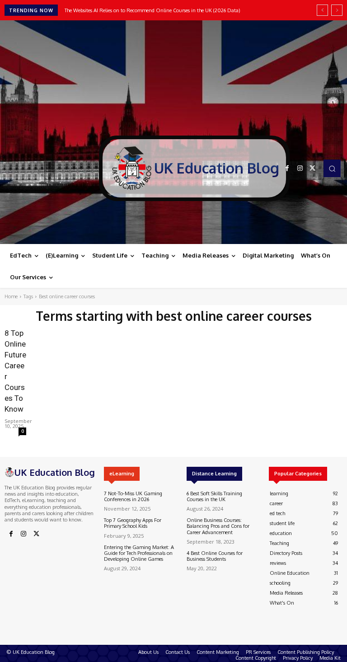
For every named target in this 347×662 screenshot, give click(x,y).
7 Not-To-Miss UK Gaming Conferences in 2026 (133, 496)
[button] (332, 168)
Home (11, 296)
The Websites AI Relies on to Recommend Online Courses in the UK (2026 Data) (152, 10)
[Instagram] (300, 168)
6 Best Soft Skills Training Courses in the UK (214, 496)
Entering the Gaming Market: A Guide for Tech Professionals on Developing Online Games (139, 553)
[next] (336, 10)
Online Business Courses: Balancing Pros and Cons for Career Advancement (218, 526)
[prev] (322, 10)
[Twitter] (312, 168)
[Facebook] (287, 168)
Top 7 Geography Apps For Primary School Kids (132, 523)
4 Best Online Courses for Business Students (215, 556)
